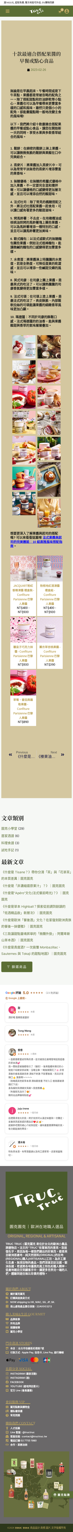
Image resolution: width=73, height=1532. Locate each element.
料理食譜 (7, 843)
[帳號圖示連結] (66, 11)
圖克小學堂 (9, 828)
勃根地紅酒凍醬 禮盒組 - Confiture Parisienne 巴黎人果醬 (50, 595)
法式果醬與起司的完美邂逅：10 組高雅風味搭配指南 (36, 542)
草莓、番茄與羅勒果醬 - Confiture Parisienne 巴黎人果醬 (23, 709)
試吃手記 (7, 850)
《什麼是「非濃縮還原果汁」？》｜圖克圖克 (33, 886)
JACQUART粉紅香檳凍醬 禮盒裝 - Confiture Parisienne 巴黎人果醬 (23, 595)
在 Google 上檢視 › (15, 998)
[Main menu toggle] (7, 11)
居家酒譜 (7, 836)
